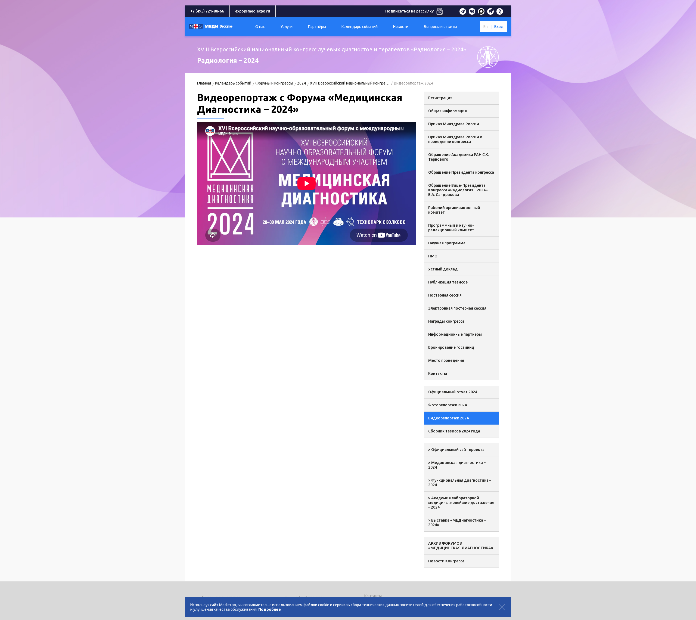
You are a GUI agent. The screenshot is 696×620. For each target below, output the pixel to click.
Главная (204, 83)
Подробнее (269, 609)
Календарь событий (233, 83)
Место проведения (446, 360)
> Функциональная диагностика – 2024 (459, 482)
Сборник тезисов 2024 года (454, 431)
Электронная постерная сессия (457, 308)
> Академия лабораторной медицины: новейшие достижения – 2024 (461, 502)
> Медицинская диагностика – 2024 (457, 464)
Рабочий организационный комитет (454, 209)
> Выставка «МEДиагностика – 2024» (457, 522)
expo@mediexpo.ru (252, 11)
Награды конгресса (446, 321)
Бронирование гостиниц (451, 347)
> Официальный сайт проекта (456, 449)
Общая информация (447, 111)
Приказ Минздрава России (453, 124)
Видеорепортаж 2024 (448, 418)
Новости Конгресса (446, 561)
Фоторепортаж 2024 (447, 405)
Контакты (437, 373)
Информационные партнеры (455, 334)
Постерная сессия (445, 295)
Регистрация (440, 98)
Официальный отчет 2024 (452, 392)
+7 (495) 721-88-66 (207, 11)
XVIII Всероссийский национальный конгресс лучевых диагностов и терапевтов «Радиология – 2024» (350, 83)
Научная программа (446, 243)
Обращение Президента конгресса (461, 172)
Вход (499, 26)
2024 (301, 83)
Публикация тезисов (448, 282)
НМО (432, 256)
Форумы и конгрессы (274, 83)
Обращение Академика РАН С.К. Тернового (458, 156)
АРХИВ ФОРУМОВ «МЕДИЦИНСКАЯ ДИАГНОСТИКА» (460, 545)
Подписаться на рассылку (409, 11)
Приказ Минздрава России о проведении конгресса (455, 139)
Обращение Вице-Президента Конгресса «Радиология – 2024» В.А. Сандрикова (458, 190)
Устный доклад (443, 269)
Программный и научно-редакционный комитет (451, 227)
